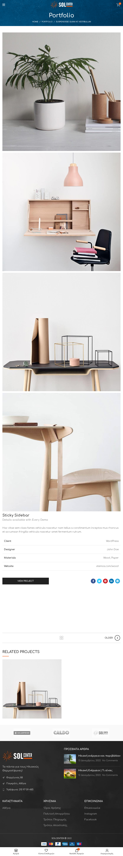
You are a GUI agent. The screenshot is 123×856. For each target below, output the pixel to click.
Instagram (90, 813)
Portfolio (47, 22)
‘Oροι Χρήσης (52, 808)
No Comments (110, 760)
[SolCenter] (100, 733)
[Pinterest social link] (105, 581)
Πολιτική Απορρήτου (56, 813)
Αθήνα (6, 808)
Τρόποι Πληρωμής (54, 819)
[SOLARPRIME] (22, 733)
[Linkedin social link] (111, 581)
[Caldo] (61, 733)
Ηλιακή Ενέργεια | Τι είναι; (95, 770)
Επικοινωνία (92, 808)
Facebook (90, 819)
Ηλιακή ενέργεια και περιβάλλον (99, 756)
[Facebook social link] (93, 581)
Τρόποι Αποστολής (55, 825)
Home (35, 22)
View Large (59, 661)
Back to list (61, 637)
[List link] (30, 789)
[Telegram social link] (117, 581)
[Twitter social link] (99, 581)
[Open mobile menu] (4, 5)
